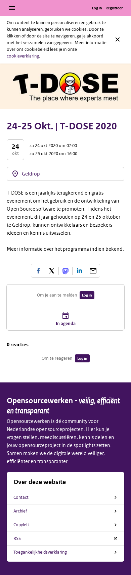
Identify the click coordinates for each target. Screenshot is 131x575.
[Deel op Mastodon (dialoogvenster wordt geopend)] (65, 270)
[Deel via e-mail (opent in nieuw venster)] (93, 270)
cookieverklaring (23, 56)
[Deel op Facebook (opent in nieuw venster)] (38, 270)
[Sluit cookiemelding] (117, 39)
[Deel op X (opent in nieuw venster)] (51, 270)
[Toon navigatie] (12, 8)
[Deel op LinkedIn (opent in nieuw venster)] (79, 270)
